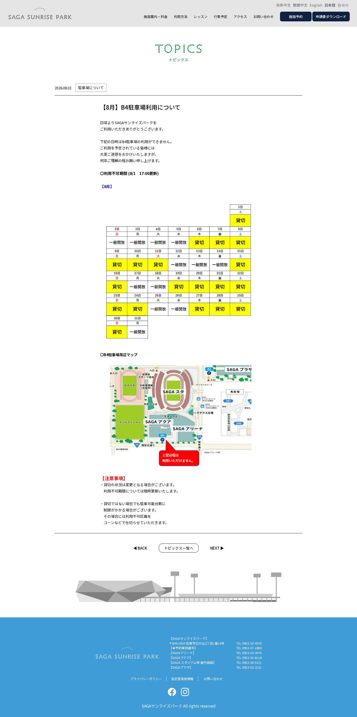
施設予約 (296, 16)
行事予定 (220, 16)
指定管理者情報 (182, 678)
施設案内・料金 (156, 16)
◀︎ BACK (140, 548)
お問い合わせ (263, 16)
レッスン (200, 16)
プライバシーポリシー (146, 678)
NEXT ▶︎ (217, 548)
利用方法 (180, 16)
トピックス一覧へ (178, 548)
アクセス (240, 16)
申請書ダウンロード (331, 16)
